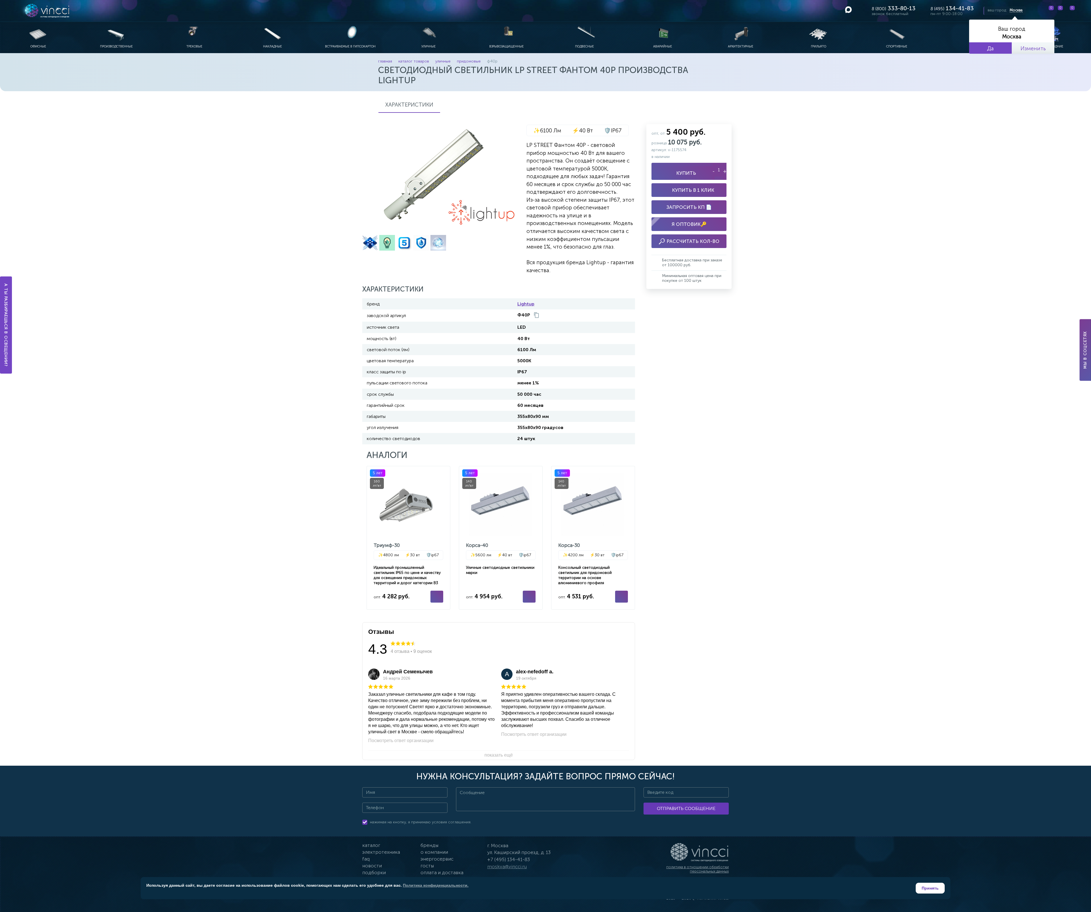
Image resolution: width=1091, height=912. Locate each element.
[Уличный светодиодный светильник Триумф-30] (408, 537)
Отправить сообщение (686, 808)
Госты (427, 866)
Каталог (371, 845)
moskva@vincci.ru (507, 866)
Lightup (525, 304)
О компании (434, 852)
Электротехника (381, 852)
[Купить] (436, 597)
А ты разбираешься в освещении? (6, 325)
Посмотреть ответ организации (401, 740)
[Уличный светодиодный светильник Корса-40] (500, 537)
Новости (372, 866)
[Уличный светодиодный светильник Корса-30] (593, 537)
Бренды (429, 845)
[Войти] (1082, 10)
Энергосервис (436, 859)
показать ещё (498, 755)
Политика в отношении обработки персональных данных (697, 869)
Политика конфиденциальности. (436, 885)
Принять (930, 888)
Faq (366, 859)
